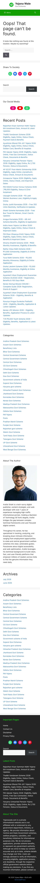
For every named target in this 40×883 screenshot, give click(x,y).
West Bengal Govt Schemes (14, 450)
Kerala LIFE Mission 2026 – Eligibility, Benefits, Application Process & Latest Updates (18, 312)
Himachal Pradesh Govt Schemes (17, 390)
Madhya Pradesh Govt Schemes (16, 404)
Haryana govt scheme (12, 387)
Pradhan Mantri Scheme (13, 422)
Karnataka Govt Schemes (13, 397)
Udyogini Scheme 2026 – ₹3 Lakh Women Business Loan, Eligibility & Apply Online (20, 198)
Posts (5, 418)
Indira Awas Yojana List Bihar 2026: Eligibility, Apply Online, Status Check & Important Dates (19, 228)
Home (5, 726)
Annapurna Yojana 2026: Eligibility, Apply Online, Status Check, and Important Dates (20, 180)
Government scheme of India (15, 380)
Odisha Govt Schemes (12, 411)
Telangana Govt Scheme (13, 439)
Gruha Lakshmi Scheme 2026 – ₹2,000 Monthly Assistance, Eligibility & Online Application (19, 269)
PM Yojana (7, 415)
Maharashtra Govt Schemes (14, 408)
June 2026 (7, 583)
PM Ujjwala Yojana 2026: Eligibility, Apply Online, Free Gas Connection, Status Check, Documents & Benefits (20, 154)
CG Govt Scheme (10, 366)
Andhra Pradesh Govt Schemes (16, 341)
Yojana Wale (23, 3)
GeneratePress (20, 880)
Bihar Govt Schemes (11, 352)
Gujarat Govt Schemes (12, 383)
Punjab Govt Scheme (11, 425)
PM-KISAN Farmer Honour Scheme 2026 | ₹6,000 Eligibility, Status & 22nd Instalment (20, 189)
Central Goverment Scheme (14, 355)
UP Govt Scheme (10, 443)
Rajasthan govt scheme (12, 429)
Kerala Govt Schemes (12, 401)
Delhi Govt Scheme (11, 373)
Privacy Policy (8, 736)
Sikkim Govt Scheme (11, 432)
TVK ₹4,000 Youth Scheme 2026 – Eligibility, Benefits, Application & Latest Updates (19, 321)
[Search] (6, 55)
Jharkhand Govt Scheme (13, 394)
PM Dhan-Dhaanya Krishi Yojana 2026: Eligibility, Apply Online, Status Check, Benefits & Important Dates (19, 236)
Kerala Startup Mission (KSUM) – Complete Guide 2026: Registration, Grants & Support (18, 286)
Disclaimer (7, 733)
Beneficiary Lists (10, 348)
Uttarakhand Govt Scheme (14, 446)
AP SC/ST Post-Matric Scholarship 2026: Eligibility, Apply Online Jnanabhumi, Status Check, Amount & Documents (20, 172)
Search (6, 85)
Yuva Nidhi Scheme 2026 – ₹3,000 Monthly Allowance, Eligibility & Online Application (18, 260)
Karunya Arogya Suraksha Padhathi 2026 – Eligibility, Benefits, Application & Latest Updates (19, 304)
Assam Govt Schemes (12, 345)
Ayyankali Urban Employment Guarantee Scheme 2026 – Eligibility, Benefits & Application (19, 295)
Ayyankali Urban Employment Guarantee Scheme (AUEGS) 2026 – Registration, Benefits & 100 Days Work (19, 277)
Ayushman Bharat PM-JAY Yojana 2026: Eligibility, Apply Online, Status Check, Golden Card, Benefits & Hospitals (19, 146)
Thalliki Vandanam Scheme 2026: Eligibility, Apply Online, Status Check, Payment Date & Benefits (18, 137)
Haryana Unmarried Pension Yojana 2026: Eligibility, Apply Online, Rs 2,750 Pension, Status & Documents (19, 163)
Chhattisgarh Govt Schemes (14, 369)
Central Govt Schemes (12, 362)
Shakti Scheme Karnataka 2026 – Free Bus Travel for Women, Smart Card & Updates (19, 213)
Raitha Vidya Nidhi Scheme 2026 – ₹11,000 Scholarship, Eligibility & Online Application (19, 251)
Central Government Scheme (15, 359)
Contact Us (7, 729)
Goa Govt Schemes (11, 376)
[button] (35, 13)
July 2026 (7, 579)
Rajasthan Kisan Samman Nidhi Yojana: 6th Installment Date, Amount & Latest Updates (19, 128)
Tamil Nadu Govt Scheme (13, 436)
